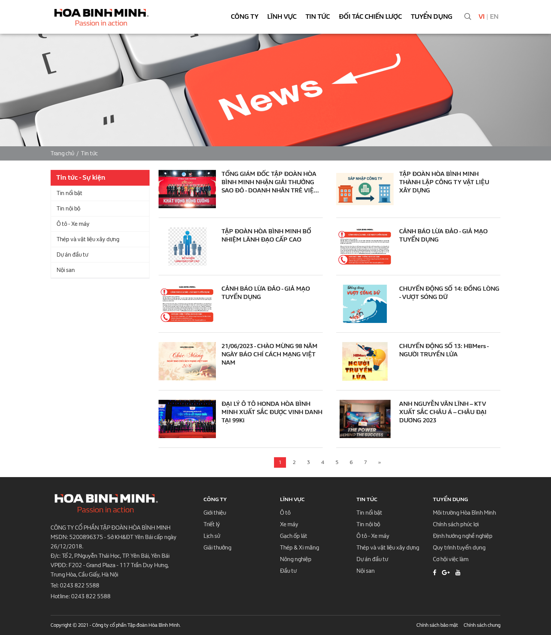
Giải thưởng (217, 547)
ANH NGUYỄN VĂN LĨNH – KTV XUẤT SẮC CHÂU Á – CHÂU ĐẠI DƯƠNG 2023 (443, 412)
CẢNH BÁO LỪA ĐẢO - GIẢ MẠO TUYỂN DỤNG (443, 235)
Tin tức (317, 16)
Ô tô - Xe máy (73, 224)
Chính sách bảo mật (437, 625)
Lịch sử (212, 536)
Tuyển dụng (431, 16)
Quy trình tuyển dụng (459, 547)
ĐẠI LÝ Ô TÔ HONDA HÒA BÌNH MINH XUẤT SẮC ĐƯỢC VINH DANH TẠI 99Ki (272, 412)
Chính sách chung (482, 625)
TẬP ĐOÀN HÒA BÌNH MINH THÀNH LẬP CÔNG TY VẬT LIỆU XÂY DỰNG (444, 182)
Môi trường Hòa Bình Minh (464, 512)
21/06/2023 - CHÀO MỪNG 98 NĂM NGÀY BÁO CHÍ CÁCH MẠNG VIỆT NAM (269, 354)
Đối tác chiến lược (370, 16)
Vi (482, 16)
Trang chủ (62, 153)
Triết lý (212, 524)
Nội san (66, 270)
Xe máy (289, 524)
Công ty (244, 16)
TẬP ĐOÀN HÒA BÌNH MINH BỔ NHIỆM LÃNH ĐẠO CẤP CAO (266, 235)
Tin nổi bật (69, 193)
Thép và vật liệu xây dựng (88, 239)
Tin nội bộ (68, 208)
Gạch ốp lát (293, 536)
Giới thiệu (215, 512)
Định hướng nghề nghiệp (463, 536)
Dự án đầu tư (72, 254)
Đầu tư (288, 570)
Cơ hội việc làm (451, 559)
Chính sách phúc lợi (456, 524)
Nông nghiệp (295, 559)
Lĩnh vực (281, 16)
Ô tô (285, 512)
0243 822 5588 (79, 585)
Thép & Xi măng (299, 547)
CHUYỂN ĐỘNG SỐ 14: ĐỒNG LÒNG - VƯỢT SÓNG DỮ (449, 292)
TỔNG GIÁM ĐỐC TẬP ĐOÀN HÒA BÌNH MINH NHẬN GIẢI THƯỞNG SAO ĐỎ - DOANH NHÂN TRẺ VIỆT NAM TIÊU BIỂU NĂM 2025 (269, 182)
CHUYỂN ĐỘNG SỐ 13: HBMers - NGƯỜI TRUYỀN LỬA (443, 350)
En (494, 16)
